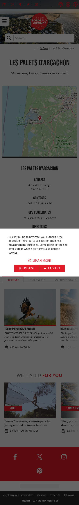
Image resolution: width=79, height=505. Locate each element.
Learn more (42, 261)
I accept (54, 268)
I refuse (29, 268)
